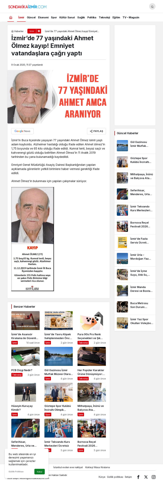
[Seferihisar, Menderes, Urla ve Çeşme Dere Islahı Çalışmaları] (25, 435)
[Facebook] (138, 477)
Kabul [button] (39, 472)
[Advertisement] (135, 75)
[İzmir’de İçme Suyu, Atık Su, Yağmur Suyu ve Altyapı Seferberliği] (135, 275)
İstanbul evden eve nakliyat (68, 467)
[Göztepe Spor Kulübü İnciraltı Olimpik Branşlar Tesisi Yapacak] (58, 399)
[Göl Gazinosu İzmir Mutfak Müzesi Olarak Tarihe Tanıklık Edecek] (58, 363)
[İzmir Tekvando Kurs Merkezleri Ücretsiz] (58, 435)
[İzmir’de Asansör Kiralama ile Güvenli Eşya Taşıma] (25, 328)
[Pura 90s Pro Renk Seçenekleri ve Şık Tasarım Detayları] (92, 328)
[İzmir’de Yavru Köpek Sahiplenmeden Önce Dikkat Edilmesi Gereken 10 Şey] (58, 328)
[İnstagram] (154, 477)
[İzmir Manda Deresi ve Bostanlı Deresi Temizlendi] (135, 291)
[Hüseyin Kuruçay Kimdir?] (25, 399)
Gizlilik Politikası (16, 471)
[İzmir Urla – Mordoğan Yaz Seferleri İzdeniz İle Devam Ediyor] (135, 258)
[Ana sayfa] (10, 17)
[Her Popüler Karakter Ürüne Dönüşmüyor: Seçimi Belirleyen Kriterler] (92, 363)
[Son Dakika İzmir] (27, 6)
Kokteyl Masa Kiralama (97, 467)
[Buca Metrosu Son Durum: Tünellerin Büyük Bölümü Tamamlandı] (135, 307)
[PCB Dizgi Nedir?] (25, 363)
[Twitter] (146, 477)
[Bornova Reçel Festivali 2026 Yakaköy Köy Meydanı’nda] (92, 435)
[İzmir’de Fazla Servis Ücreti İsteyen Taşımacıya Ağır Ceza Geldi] (135, 242)
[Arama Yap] (152, 6)
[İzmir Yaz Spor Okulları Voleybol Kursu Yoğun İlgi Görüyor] (135, 323)
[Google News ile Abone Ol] (22, 131)
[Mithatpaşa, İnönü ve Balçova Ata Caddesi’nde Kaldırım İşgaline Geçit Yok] (92, 399)
